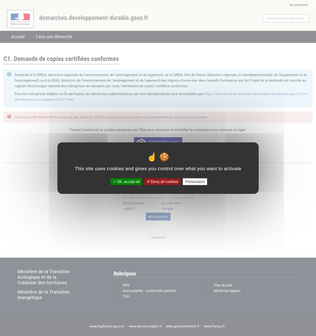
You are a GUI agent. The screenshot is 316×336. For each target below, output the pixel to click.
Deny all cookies (164, 181)
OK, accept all (128, 181)
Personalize (195, 181)
